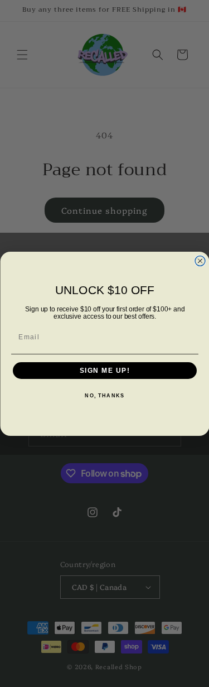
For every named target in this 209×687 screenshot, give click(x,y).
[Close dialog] (200, 261)
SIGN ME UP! (104, 370)
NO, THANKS (104, 396)
